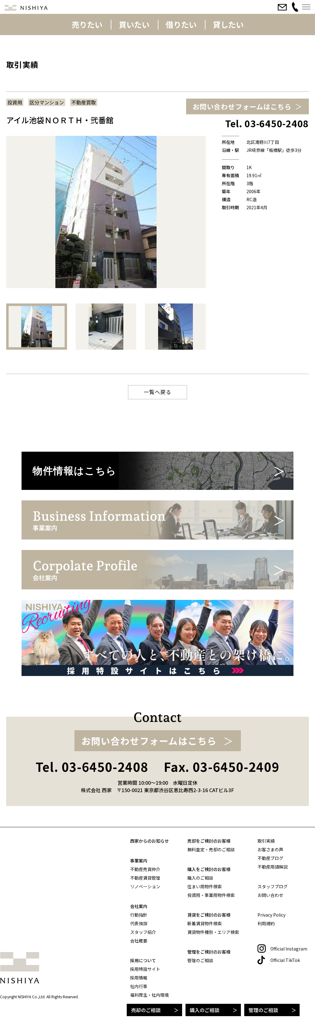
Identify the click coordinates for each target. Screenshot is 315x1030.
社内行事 (138, 986)
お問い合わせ (270, 895)
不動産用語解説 (272, 867)
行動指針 (138, 915)
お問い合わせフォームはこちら (242, 106)
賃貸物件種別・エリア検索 (213, 932)
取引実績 (266, 841)
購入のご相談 (204, 1010)
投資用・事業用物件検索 (211, 895)
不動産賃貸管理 (145, 878)
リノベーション (145, 886)
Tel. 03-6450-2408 (92, 767)
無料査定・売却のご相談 (211, 849)
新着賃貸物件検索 (204, 923)
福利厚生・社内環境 (149, 995)
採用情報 (138, 978)
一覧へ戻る (157, 392)
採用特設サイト (145, 969)
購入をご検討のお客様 (208, 869)
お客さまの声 (270, 849)
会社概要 (138, 941)
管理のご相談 (263, 1010)
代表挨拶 (138, 923)
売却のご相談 (146, 1010)
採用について (143, 960)
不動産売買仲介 (145, 869)
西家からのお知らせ (149, 841)
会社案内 (138, 906)
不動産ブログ (270, 858)
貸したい (228, 24)
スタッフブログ (272, 886)
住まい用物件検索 (204, 886)
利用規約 (266, 923)
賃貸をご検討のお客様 (208, 915)
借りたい (181, 24)
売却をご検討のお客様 (208, 841)
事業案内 (138, 860)
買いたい (134, 24)
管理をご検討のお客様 (208, 952)
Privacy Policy (271, 915)
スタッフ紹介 (143, 932)
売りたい (87, 24)
